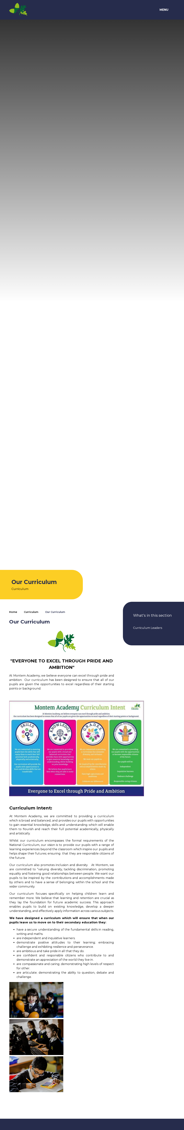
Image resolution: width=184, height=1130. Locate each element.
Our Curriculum (55, 612)
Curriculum (31, 612)
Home (13, 612)
